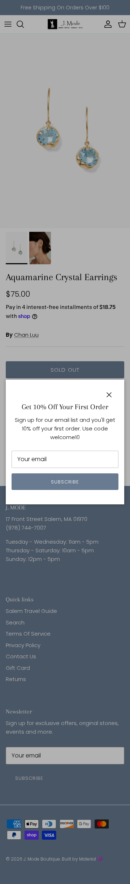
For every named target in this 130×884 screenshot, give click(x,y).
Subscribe (65, 481)
